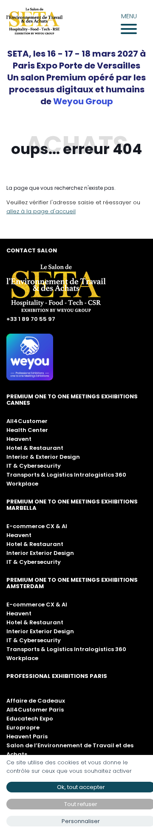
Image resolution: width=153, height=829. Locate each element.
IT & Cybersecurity (33, 466)
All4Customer (27, 421)
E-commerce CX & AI (36, 526)
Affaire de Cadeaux (35, 701)
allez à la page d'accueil (41, 211)
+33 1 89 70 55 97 (30, 319)
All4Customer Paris (35, 710)
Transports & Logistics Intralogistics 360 (66, 475)
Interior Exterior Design (40, 553)
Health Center (27, 430)
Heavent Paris (27, 736)
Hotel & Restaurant (34, 448)
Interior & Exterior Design (43, 457)
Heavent (18, 439)
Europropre (23, 727)
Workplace (22, 484)
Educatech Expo (29, 719)
